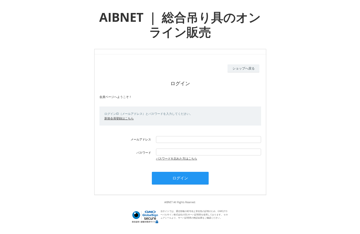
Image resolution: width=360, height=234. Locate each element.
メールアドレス (141, 139)
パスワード (143, 153)
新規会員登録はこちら (119, 118)
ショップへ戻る (243, 68)
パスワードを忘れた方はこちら (176, 158)
